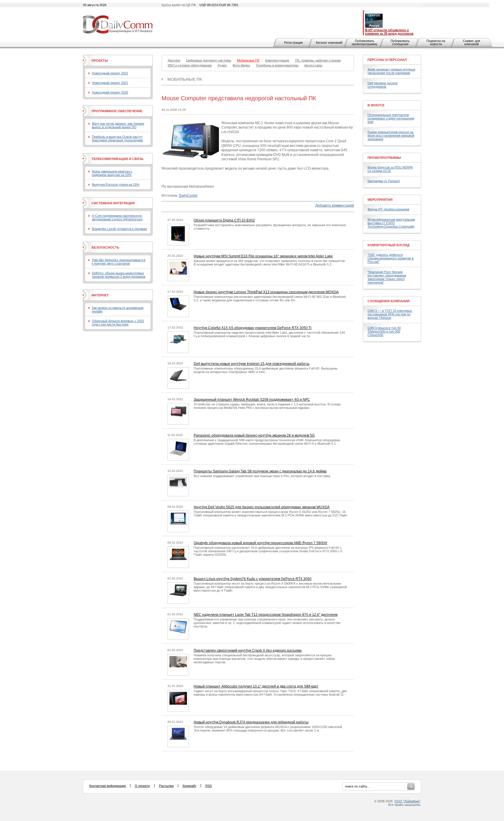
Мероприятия (380, 199)
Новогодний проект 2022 (110, 73)
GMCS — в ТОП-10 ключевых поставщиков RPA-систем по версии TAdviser (390, 314)
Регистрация (293, 42)
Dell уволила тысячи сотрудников (383, 84)
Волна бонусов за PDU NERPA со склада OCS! (390, 169)
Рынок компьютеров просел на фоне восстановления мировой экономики (391, 135)
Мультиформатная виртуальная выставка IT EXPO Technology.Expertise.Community (391, 223)
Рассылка (166, 785)
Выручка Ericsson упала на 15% (115, 184)
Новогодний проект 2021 (110, 83)
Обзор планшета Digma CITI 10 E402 (224, 220)
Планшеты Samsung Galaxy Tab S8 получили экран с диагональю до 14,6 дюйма (260, 471)
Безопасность (105, 247)
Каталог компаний (329, 42)
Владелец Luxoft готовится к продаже (119, 229)
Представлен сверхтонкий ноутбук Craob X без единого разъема (248, 650)
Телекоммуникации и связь (118, 159)
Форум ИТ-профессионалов (388, 209)
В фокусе (376, 105)
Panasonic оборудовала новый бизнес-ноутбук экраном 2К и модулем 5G (254, 435)
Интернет (100, 295)
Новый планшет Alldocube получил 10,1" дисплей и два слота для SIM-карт (256, 686)
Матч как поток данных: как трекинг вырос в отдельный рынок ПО (118, 125)
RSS (208, 785)
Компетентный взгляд (389, 245)
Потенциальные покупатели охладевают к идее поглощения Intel (391, 118)
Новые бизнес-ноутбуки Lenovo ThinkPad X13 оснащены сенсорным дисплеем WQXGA (266, 292)
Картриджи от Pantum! (384, 181)
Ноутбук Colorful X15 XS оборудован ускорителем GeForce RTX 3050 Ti (253, 328)
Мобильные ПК (184, 79)
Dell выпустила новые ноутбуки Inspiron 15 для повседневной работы (251, 364)
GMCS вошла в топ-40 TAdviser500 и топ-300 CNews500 (384, 331)
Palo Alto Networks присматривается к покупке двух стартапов (119, 261)
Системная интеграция (113, 203)
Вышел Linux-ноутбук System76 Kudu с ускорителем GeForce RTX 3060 (253, 579)
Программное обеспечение (117, 111)
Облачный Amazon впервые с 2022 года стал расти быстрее (118, 322)
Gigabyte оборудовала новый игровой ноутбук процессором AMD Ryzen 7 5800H (260, 543)
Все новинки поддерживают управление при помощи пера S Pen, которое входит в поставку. (262, 476)
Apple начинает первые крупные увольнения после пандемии (391, 71)
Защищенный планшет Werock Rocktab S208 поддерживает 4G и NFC (252, 400)
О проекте (142, 785)
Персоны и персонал (387, 59)
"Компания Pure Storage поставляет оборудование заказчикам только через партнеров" (387, 277)
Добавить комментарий (334, 205)
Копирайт (189, 785)
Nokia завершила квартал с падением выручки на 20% (112, 173)
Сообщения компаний (389, 301)
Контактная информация (107, 785)
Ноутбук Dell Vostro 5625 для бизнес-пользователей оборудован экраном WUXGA (262, 507)
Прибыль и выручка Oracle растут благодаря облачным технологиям (117, 138)
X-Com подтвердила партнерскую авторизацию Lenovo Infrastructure (117, 217)
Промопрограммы (384, 157)
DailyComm (188, 196)
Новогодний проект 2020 (110, 92)
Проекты (100, 60)
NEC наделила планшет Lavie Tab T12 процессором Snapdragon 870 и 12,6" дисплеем (265, 615)
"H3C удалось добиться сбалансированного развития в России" (391, 258)
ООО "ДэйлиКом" (407, 801)
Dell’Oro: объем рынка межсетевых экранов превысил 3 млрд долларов (118, 274)
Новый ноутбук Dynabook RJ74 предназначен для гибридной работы (251, 722)
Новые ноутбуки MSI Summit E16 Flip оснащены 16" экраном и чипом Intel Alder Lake (263, 256)
